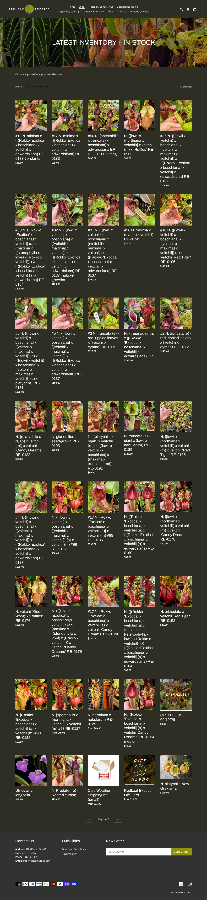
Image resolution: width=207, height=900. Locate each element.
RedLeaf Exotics (185, 892)
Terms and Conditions (74, 849)
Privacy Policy (69, 853)
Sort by (18, 87)
